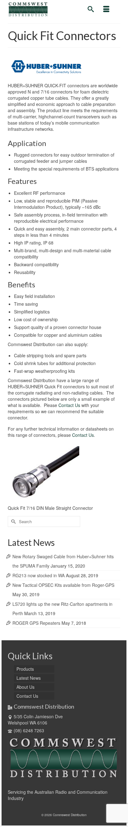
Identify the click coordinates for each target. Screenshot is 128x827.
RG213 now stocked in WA (38, 575)
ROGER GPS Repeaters (36, 623)
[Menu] (106, 9)
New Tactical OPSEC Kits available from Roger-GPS (63, 585)
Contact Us (69, 405)
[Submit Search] (12, 521)
